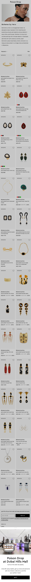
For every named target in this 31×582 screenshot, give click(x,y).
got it (15, 577)
